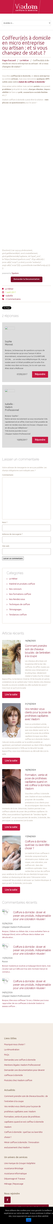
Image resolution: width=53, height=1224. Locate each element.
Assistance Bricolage (13, 1168)
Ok (29, 1220)
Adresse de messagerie (12, 534)
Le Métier (24, 60)
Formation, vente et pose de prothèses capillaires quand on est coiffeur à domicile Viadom (37, 781)
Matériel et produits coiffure (22, 584)
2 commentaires (13, 299)
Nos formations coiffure (20, 594)
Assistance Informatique (15, 1173)
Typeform (15, 273)
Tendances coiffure (18, 614)
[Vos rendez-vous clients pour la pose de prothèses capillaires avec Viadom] (11, 720)
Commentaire (7, 475)
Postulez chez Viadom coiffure (18, 1080)
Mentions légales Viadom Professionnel (22, 1065)
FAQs (6, 1054)
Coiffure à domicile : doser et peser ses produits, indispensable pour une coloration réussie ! (32, 916)
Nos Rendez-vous (17, 599)
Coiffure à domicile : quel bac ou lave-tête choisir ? (37, 845)
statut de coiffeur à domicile (31, 82)
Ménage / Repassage (13, 1184)
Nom (4, 522)
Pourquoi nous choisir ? (14, 1044)
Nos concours (15, 589)
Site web (5, 546)
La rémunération (11, 1049)
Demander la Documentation (27, 279)
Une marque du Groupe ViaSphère (19, 1163)
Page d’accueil (9, 60)
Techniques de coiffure (19, 604)
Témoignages (15, 609)
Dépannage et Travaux (14, 1178)
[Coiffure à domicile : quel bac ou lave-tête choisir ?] (11, 853)
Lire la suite (11, 694)
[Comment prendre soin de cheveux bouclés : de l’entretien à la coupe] (11, 657)
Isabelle (9, 295)
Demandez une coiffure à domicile (20, 1060)
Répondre (40, 374)
